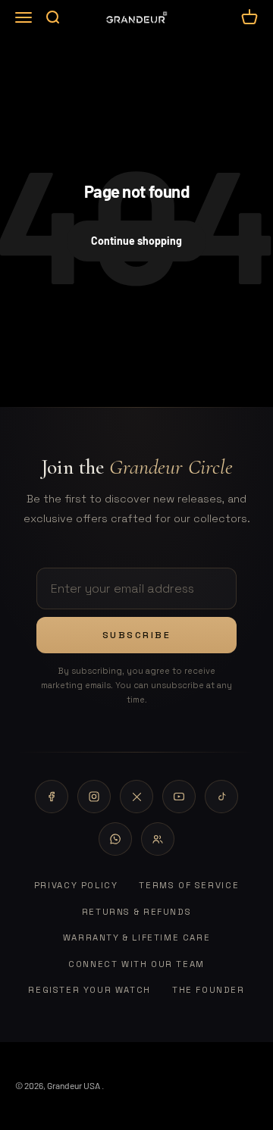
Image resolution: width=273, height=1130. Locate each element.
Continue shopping (136, 240)
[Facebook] (51, 796)
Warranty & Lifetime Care (137, 937)
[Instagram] (94, 796)
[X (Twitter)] (136, 796)
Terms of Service (189, 885)
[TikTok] (221, 796)
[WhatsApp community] (157, 839)
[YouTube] (179, 796)
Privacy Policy (76, 885)
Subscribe (136, 635)
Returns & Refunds (136, 911)
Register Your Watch (89, 989)
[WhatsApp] (115, 839)
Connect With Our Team (136, 964)
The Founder (208, 989)
